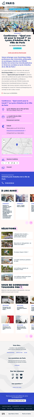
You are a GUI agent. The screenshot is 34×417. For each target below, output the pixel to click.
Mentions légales (6, 406)
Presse (3, 408)
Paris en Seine (26, 413)
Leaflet (19, 153)
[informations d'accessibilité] (10, 163)
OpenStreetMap (26, 153)
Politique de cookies (19, 408)
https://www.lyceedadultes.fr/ (15, 130)
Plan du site (29, 408)
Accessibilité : (22, 406)
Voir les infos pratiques (17, 53)
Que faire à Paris (13, 413)
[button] (17, 144)
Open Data (9, 408)
